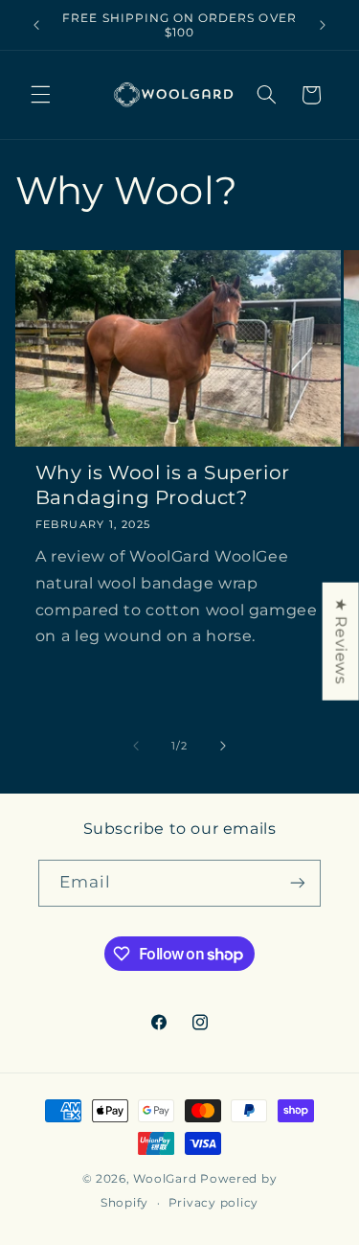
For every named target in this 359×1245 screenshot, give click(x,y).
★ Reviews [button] (341, 640)
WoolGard (164, 1179)
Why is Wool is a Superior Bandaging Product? (162, 485)
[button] (40, 95)
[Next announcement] (323, 25)
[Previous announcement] (36, 25)
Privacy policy (213, 1203)
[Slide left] (136, 746)
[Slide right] (223, 746)
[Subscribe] (298, 883)
